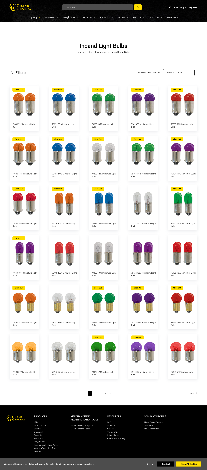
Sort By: (170, 72)
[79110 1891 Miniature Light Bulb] (64, 203)
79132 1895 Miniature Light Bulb (64, 323)
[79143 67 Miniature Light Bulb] (103, 351)
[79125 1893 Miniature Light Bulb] (183, 252)
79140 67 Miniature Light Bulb (23, 373)
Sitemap (111, 425)
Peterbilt (88, 17)
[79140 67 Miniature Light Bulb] (24, 351)
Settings (151, 464)
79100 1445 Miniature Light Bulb (24, 175)
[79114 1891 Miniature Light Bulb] (24, 252)
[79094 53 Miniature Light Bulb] (143, 104)
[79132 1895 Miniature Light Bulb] (64, 302)
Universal (50, 17)
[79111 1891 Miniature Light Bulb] (103, 203)
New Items (172, 17)
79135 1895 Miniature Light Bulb (183, 323)
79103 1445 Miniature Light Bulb (143, 175)
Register (193, 7)
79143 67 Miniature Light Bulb (103, 373)
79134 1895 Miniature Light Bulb (143, 323)
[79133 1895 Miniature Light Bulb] (103, 302)
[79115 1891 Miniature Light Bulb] (64, 252)
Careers (110, 428)
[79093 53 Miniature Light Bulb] (103, 104)
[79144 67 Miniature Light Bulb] (143, 351)
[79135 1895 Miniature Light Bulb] (183, 302)
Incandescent (40, 425)
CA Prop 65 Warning (116, 438)
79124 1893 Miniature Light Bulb (143, 274)
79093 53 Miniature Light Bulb (103, 125)
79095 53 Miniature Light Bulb (182, 125)
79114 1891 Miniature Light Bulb (24, 274)
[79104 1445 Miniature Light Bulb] (183, 153)
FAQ (109, 422)
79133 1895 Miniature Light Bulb (104, 323)
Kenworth (105, 17)
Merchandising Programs (82, 425)
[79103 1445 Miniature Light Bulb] (143, 153)
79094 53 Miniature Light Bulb (142, 125)
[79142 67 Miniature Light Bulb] (64, 351)
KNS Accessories (151, 428)
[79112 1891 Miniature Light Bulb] (143, 203)
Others (122, 17)
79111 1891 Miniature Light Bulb (104, 224)
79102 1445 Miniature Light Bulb (104, 175)
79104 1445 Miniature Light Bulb (183, 175)
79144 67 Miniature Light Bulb (142, 373)
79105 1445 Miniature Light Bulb (24, 224)
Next (192, 393)
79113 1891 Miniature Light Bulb (183, 224)
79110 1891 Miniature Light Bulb (64, 224)
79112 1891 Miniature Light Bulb (143, 224)
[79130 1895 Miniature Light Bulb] (24, 302)
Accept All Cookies (189, 464)
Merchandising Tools (80, 428)
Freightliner (69, 17)
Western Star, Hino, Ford (45, 448)
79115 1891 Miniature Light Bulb (64, 274)
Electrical (38, 428)
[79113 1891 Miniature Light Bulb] (183, 203)
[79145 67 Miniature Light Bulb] (183, 351)
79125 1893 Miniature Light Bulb (183, 274)
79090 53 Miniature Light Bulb (23, 125)
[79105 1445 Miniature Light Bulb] (24, 203)
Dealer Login (179, 7)
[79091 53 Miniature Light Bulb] (64, 104)
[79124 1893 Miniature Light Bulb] (143, 252)
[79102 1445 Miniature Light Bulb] (103, 153)
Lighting (33, 17)
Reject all (166, 464)
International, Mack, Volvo (46, 445)
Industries (154, 17)
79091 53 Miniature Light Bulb (63, 125)
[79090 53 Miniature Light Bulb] (24, 104)
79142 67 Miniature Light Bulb (63, 373)
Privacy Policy (113, 435)
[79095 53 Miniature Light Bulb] (183, 104)
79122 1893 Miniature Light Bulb (104, 274)
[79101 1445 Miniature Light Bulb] (64, 153)
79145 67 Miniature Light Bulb (182, 373)
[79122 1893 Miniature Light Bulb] (103, 252)
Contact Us (149, 425)
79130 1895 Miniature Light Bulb (24, 323)
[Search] (138, 7)
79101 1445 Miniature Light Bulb (64, 175)
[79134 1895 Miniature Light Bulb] (143, 302)
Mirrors (137, 17)
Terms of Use (113, 432)
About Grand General (153, 422)
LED (36, 422)
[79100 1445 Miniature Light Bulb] (24, 153)
